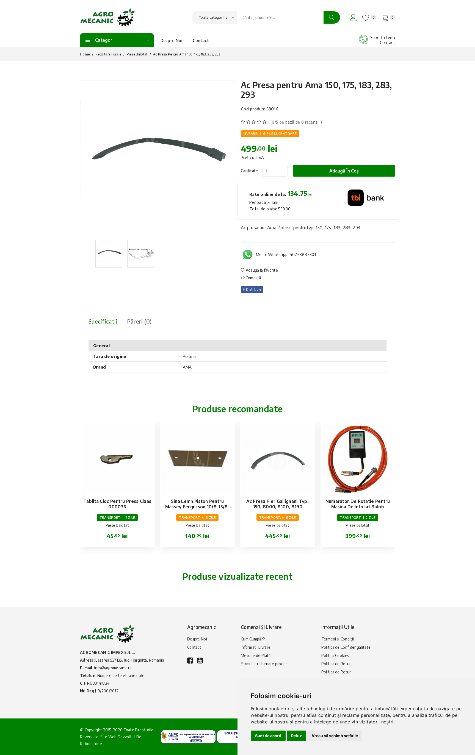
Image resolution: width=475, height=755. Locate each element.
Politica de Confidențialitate (346, 647)
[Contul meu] (353, 17)
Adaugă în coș (344, 171)
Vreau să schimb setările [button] (335, 735)
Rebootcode (91, 743)
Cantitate (249, 170)
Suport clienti (382, 37)
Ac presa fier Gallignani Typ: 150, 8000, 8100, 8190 (277, 503)
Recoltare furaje (108, 54)
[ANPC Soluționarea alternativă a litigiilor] (188, 736)
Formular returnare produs (264, 663)
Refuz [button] (296, 735)
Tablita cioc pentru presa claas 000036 (117, 503)
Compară (253, 277)
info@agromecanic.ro (113, 667)
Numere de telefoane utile (121, 675)
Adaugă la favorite (261, 270)
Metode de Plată (256, 655)
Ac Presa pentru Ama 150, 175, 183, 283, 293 (316, 90)
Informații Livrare (255, 647)
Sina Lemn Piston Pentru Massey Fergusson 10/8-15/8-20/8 (197, 506)
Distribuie (253, 289)
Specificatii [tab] (103, 321)
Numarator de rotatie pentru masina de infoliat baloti (357, 503)
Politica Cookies (335, 655)
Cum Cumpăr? (253, 639)
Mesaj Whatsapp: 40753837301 (286, 254)
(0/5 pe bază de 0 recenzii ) (296, 121)
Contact (201, 40)
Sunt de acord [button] (268, 735)
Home (85, 54)
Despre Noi (172, 40)
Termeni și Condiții (337, 639)
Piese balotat (137, 54)
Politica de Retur (336, 663)
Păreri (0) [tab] (139, 321)
